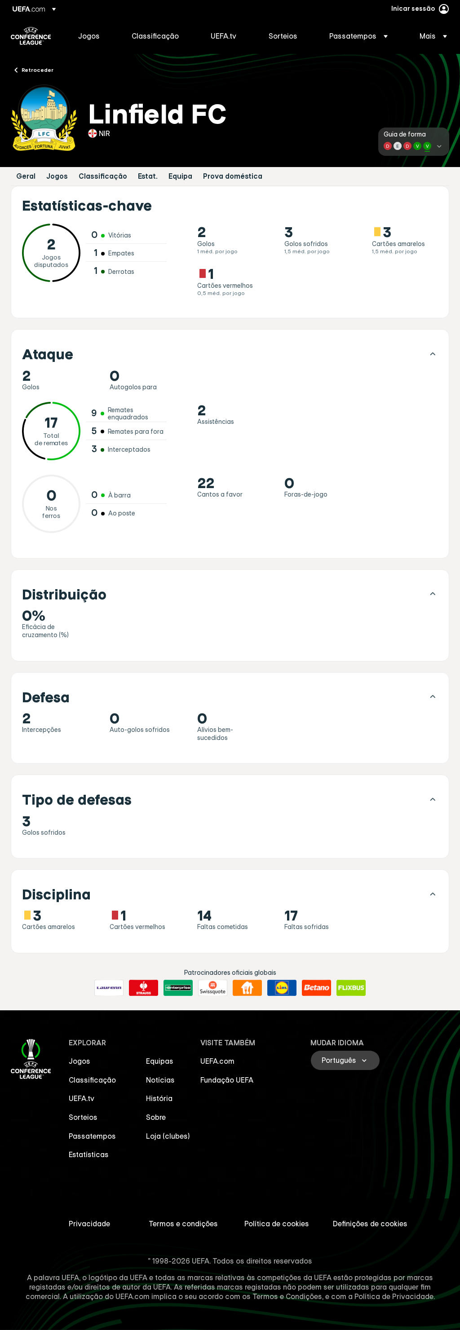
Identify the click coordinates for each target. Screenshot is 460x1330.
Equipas (159, 1061)
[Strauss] (143, 988)
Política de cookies (276, 1224)
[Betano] (316, 988)
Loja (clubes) (168, 1136)
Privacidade (89, 1224)
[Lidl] (281, 988)
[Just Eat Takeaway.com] (247, 988)
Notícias (160, 1080)
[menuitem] (93, 35)
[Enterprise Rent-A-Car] (178, 988)
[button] (358, 35)
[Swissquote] (212, 988)
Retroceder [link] (37, 69)
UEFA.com (217, 1061)
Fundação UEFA (226, 1080)
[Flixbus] (351, 988)
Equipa (180, 176)
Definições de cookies (370, 1224)
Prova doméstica (232, 176)
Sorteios (83, 1117)
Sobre (156, 1117)
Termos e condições (183, 1224)
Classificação (103, 176)
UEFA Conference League (31, 36)
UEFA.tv (81, 1098)
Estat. (148, 176)
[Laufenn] (109, 988)
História (159, 1098)
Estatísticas (89, 1154)
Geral (25, 176)
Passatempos (92, 1136)
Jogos (57, 176)
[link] (89, 35)
